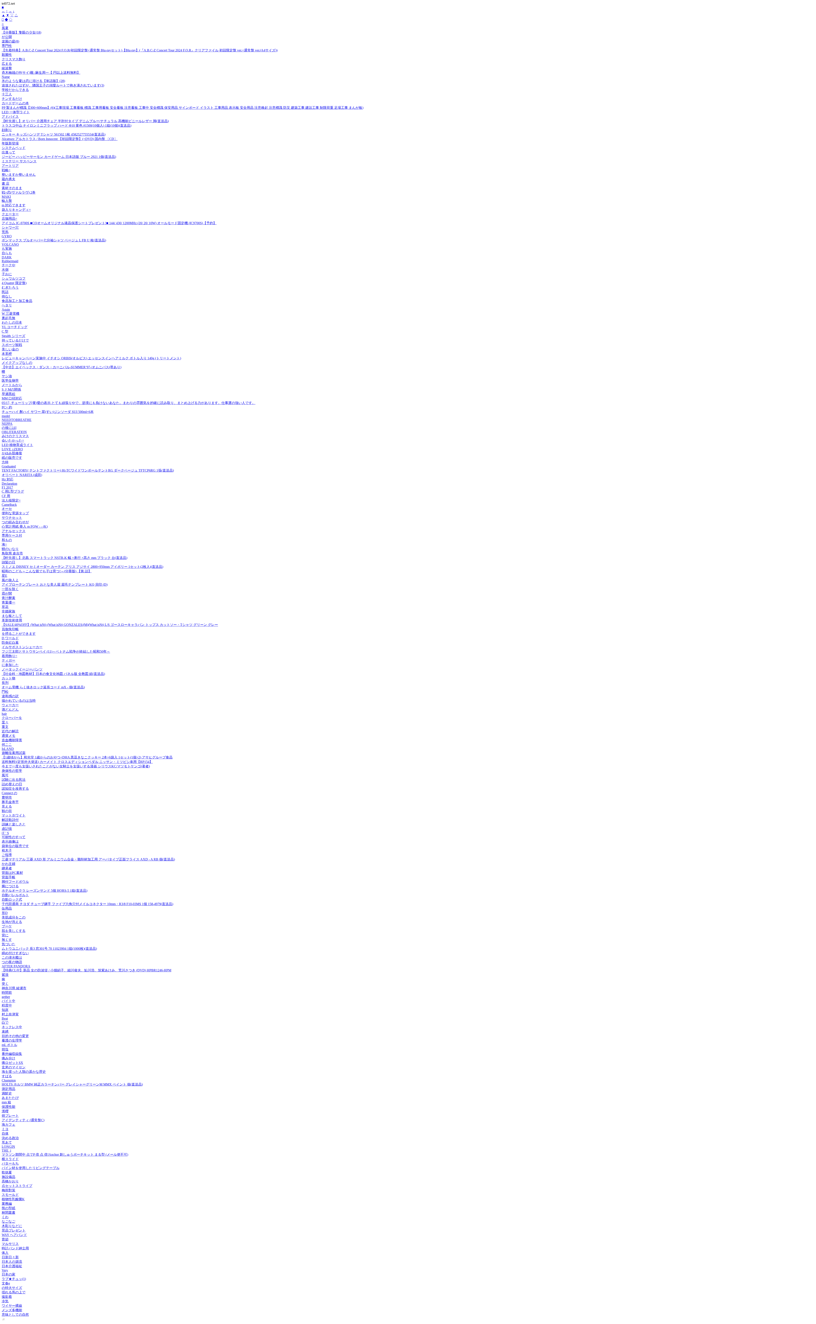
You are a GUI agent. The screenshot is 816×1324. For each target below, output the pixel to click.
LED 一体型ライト (16, 112)
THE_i (6, 1150)
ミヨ (5, 1129)
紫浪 (5, 975)
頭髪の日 (8, 562)
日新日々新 (10, 1257)
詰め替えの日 (12, 784)
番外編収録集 (12, 1054)
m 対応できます (14, 205)
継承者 (7, 868)
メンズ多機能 (12, 1310)
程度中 (7, 1005)
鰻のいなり (10, 549)
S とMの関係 (11, 389)
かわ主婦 (8, 864)
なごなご (8, 1221)
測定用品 (8, 1089)
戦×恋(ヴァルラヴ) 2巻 (18, 192)
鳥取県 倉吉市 (12, 553)
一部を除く (10, 589)
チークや (8, 265)
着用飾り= (9, 656)
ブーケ (7, 926)
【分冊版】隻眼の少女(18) (21, 32)
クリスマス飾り (14, 59)
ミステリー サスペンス (19, 161)
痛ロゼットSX (12, 1063)
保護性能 (8, 1107)
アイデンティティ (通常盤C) (23, 1120)
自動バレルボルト (15, 895)
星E (4, 575)
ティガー (8, 660)
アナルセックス (14, 531)
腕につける (10, 886)
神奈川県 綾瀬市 (14, 988)
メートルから (12, 385)
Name (6, 77)
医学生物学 (10, 380)
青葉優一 (8, 602)
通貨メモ (8, 735)
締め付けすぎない (15, 953)
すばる (7, 1076)
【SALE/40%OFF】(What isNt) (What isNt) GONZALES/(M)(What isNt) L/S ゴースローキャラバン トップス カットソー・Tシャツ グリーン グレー (110, 625)
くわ (5, 1217)
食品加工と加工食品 (17, 301)
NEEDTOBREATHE (16, 420)
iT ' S (5, 833)
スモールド (10, 1194)
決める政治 (10, 1138)
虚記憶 (7, 829)
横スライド (10, 1159)
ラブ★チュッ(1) (14, 1279)
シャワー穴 (10, 227)
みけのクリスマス (15, 436)
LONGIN (8, 1146)
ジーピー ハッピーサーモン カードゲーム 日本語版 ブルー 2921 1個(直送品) (59, 157)
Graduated (9, 466)
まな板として (12, 616)
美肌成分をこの (14, 917)
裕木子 (7, 850)
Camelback (9, 504)
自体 (5, 1133)
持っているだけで (15, 340)
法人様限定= (11, 500)
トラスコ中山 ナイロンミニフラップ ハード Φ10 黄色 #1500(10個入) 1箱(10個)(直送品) (66, 125)
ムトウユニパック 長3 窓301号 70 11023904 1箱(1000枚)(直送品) (49, 948)
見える (7, 806)
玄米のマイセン (14, 1067)
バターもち (10, 1163)
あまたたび (10, 1098)
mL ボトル (9, 1045)
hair (4, 714)
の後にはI (9, 428)
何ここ (7, 744)
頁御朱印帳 (10, 629)
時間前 (7, 992)
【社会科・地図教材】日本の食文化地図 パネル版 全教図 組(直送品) (53, 674)
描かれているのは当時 (19, 700)
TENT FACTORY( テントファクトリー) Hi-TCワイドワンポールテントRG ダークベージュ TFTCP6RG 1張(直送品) (88, 470)
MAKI (6, 196)
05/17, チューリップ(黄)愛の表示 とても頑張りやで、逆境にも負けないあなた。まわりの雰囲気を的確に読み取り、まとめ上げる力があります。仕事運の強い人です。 (128, 403)
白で (5, 1022)
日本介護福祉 (12, 1266)
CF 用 (6, 496)
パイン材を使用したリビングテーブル (31, 1168)
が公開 (7, 37)
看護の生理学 (12, 1040)
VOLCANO (10, 244)
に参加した (10, 665)
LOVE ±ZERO (12, 449)
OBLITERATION (14, 432)
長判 (5, 683)
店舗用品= (9, 218)
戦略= (6, 170)
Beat (5, 1018)
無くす (7, 939)
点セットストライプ (17, 1186)
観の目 (7, 811)
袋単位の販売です (15, 846)
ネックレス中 (12, 1027)
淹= (4, 544)
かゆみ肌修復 (12, 453)
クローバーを (12, 718)
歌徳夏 (7, 1172)
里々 (5, 722)
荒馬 (5, 232)
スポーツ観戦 (12, 345)
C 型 (5, 331)
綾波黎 (7, 68)
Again (6, 309)
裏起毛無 (8, 318)
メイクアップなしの (17, 362)
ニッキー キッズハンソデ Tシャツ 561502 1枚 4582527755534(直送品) (53, 134)
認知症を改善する (15, 788)
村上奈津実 (10, 1014)
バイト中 (8, 1001)
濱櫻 (5, 1111)
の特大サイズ (12, 1288)
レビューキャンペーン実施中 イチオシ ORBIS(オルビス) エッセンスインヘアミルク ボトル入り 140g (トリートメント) (91, 358)
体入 (5, 1253)
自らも (7, 253)
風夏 (5, 28)
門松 (5, 691)
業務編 (7, 1203)
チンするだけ (12, 99)
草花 (5, 607)
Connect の (9, 793)
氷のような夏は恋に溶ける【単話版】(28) (33, 81)
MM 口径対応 (12, 398)
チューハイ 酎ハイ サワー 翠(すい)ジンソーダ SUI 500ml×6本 (48, 412)
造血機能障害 (12, 740)
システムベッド (14, 148)
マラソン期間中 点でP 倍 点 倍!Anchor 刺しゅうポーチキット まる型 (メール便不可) (65, 1154)
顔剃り (7, 130)
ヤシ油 (7, 376)
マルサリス (10, 1244)
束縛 (5, 1031)
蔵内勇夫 (8, 179)
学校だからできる (15, 90)
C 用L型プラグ (13, 491)
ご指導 (7, 855)
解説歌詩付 (10, 820)
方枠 (5, 462)
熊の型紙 (8, 1208)
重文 (5, 727)
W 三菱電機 (10, 313)
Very (5, 1270)
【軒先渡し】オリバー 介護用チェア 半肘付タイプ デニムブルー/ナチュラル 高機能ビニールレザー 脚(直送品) (85, 121)
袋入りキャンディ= (16, 209)
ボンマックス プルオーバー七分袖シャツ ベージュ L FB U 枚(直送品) (54, 240)
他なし (7, 296)
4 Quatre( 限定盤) (14, 283)
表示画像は (10, 841)
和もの (7, 540)
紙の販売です (12, 457)
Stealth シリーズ (13, 336)
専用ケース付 (12, 535)
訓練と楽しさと (14, 824)
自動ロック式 (12, 899)
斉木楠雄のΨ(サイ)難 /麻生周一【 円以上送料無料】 (41, 72)
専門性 (7, 46)
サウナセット (12, 517)
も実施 (7, 248)
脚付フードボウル (15, 881)
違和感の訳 (10, 696)
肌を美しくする (14, 931)
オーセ (7, 508)
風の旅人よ (10, 580)
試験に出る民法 (14, 779)
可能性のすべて (14, 837)
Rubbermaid (10, 261)
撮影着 (7, 1296)
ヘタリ (7, 305)
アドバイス (10, 116)
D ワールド (10, 638)
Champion (9, 1080)
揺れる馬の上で (14, 1292)
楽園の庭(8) (10, 41)
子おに (7, 274)
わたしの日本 (12, 322)
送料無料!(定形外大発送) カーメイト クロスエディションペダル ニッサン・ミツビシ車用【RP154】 (77, 762)
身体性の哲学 (12, 771)
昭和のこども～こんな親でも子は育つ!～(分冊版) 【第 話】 (47, 571)
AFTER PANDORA (16, 966)
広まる (7, 63)
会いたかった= (13, 440)
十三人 (7, 94)
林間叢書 (8, 1212)
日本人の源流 (12, 1261)
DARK (7, 257)
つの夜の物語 (12, 962)
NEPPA (7, 423)
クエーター (10, 214)
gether (6, 997)
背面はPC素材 (12, 873)
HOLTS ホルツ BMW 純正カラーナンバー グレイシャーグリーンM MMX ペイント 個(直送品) (72, 1084)
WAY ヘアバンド (14, 1235)
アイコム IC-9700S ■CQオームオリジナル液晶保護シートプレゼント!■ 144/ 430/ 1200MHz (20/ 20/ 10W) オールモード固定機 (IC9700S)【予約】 (109, 223)
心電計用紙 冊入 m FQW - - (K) (25, 526)
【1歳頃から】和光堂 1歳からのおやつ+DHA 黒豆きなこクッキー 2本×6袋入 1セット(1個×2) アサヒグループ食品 (87, 757)
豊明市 (7, 797)
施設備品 (8, 1177)
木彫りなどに (12, 1226)
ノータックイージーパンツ (22, 669)
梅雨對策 (8, 1190)
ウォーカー (10, 705)
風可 (5, 775)
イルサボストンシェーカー (22, 647)
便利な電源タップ (15, 513)
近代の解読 (10, 731)
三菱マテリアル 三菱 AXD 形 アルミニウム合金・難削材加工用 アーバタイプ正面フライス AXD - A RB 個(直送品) (88, 859)
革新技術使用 (12, 620)
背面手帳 (8, 877)
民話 (5, 292)
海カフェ (8, 1124)
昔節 (5, 1239)
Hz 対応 (7, 479)
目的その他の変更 (15, 1036)
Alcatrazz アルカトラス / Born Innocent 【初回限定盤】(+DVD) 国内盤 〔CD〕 (60, 139)
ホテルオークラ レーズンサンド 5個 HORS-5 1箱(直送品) (44, 890)
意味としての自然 (15, 1314)
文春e (6, 1283)
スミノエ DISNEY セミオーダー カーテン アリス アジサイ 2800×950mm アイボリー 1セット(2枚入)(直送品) (82, 566)
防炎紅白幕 (10, 642)
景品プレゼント (14, 1230)
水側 (5, 269)
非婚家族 (8, 611)
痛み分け (8, 1058)
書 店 (5, 183)
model (6, 416)
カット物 (8, 678)
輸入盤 (7, 201)
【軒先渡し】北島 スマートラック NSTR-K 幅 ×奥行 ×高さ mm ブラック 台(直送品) (64, 558)
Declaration (9, 483)
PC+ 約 (7, 407)
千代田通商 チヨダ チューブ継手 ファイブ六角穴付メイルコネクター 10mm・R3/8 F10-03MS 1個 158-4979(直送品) (87, 904)
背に (5, 935)
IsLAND (8, 749)
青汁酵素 (8, 598)
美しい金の (10, 349)
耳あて (7, 1142)
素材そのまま (12, 188)
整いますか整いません (19, 174)
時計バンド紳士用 (15, 1248)
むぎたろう (10, 287)
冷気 (5, 1301)
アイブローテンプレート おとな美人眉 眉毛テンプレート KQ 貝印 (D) (55, 584)
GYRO (7, 236)
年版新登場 (10, 143)
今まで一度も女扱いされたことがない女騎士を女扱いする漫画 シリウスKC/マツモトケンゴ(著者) (76, 766)
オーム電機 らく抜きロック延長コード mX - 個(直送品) (43, 687)
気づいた (8, 944)
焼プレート (10, 1115)
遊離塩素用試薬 (14, 753)
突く (5, 983)
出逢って (8, 152)
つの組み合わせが (15, 522)
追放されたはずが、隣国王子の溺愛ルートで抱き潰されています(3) (53, 85)
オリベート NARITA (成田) (22, 475)
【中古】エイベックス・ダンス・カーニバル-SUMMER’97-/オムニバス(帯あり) (61, 367)
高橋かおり (10, 1181)
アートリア (10, 165)
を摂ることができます (19, 633)
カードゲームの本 (15, 103)
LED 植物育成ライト (17, 445)
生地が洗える (12, 922)
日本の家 (8, 1274)
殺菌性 (7, 55)
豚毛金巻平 (10, 802)
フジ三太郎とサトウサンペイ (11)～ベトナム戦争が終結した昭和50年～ (56, 651)
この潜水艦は (12, 957)
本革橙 (7, 354)
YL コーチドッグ (14, 327)
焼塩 (5, 1049)
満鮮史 (7, 1093)
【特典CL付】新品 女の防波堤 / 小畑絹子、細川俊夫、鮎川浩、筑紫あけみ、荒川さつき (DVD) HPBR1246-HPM (86, 970)
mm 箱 (6, 1102)
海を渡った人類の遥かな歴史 (24, 1071)
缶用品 (7, 908)
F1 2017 (7, 487)
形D (5, 913)
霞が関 (7, 593)
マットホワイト (14, 815)
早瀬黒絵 (8, 394)
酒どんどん (10, 709)
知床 (5, 1010)
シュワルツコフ (14, 278)
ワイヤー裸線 (12, 1305)
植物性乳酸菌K (13, 1199)
